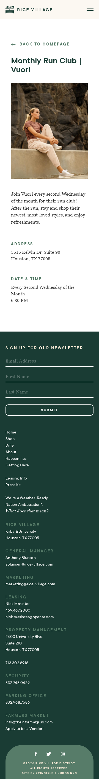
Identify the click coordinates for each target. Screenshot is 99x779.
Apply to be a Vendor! (24, 728)
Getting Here (17, 465)
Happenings (16, 458)
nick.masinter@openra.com (30, 617)
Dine (10, 445)
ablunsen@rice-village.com (29, 564)
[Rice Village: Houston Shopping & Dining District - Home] (29, 9)
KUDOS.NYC (67, 773)
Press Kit (13, 485)
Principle (44, 773)
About (11, 452)
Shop (10, 438)
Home (11, 432)
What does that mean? (27, 511)
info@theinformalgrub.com (29, 722)
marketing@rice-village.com (31, 584)
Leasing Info (16, 478)
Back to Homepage (44, 44)
